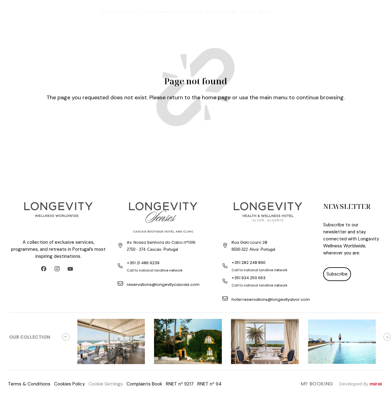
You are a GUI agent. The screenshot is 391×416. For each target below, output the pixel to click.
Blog (265, 11)
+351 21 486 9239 (143, 263)
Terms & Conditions (29, 384)
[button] (66, 337)
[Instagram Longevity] (58, 269)
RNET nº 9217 (180, 384)
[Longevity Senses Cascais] (163, 217)
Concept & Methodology (207, 11)
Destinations (118, 11)
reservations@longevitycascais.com (163, 284)
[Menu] (10, 10)
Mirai (376, 384)
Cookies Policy (69, 384)
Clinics (248, 11)
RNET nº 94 (209, 384)
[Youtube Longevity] (72, 269)
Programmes (160, 11)
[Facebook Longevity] (45, 269)
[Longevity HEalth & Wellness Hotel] (267, 217)
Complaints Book (144, 384)
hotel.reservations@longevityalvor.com (271, 299)
